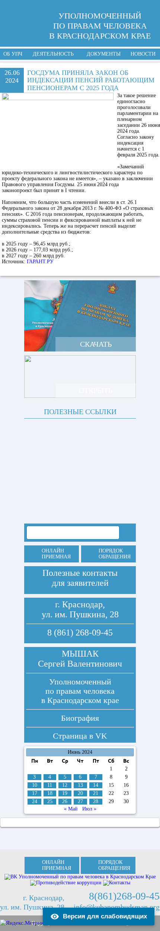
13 (80, 785)
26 (64, 801)
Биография (80, 718)
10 (34, 785)
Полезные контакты (80, 573)
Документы (104, 54)
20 (80, 793)
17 (34, 793)
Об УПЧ (12, 54)
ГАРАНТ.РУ (39, 261)
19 (64, 793)
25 (49, 801)
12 (64, 785)
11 (49, 785)
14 (95, 785)
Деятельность (53, 54)
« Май (71, 809)
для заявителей (80, 583)
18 (49, 793)
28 (95, 801)
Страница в (80, 735)
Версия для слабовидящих (105, 916)
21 (95, 793)
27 (80, 801)
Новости (143, 54)
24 (34, 801)
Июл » (89, 809)
